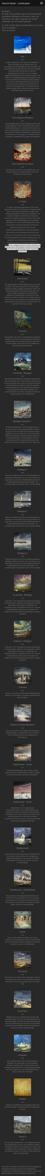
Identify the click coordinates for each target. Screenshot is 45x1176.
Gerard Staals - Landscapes (16, 3)
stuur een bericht (8, 30)
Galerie (7, 11)
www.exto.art (24, 1166)
